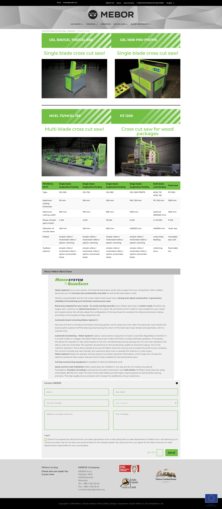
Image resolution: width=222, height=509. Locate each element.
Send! (171, 452)
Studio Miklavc (136, 503)
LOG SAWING (76, 24)
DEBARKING (106, 24)
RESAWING (90, 24)
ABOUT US (110, 3)
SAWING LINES (119, 24)
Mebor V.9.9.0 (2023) (99, 503)
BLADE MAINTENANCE (140, 24)
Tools (59, 2)
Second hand (129, 3)
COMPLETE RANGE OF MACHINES (150, 3)
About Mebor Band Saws (58, 271)
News (119, 3)
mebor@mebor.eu (70, 2)
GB (146, 503)
